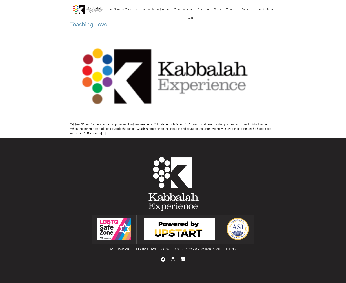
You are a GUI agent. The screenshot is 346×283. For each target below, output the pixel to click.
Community (181, 9)
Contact (231, 9)
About (201, 9)
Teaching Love (88, 24)
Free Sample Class (119, 9)
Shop (217, 9)
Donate (245, 9)
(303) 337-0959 (184, 249)
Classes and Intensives (150, 9)
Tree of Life (262, 9)
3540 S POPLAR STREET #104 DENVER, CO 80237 (141, 249)
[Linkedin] (182, 259)
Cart (190, 18)
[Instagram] (173, 259)
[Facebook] (163, 259)
